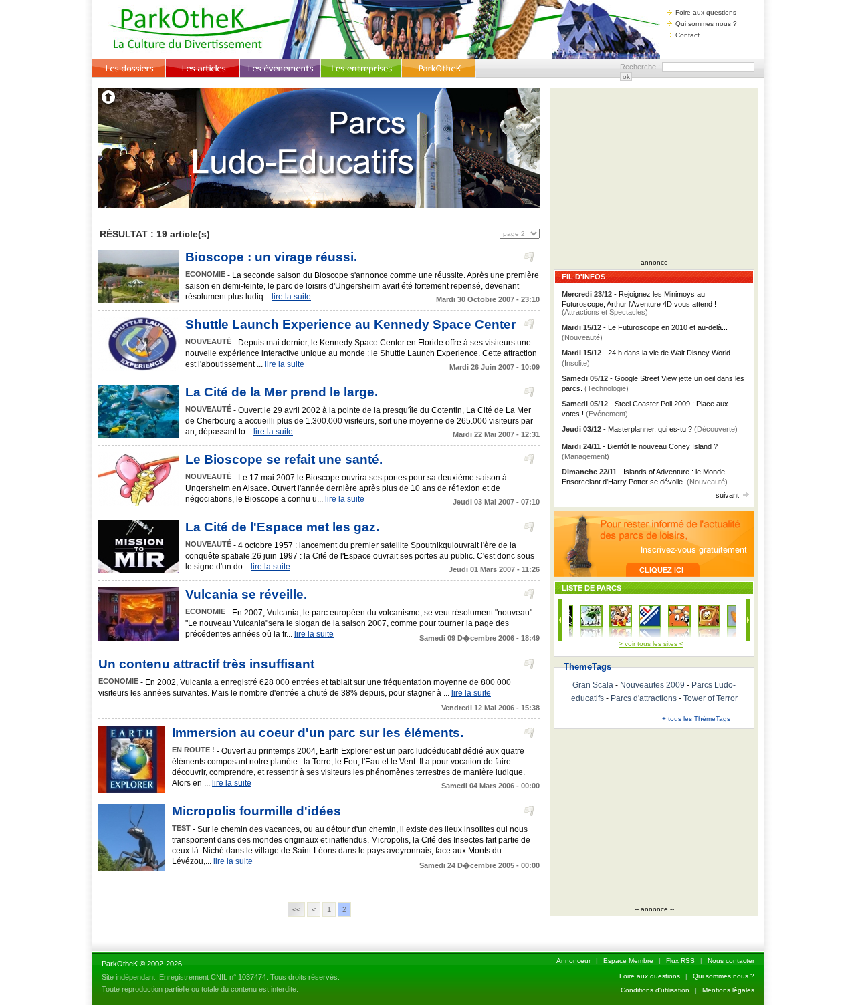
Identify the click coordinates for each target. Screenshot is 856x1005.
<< (296, 909)
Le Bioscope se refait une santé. (284, 459)
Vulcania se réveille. (246, 594)
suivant (727, 495)
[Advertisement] (654, 175)
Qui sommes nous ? (706, 23)
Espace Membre (628, 960)
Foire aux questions (705, 12)
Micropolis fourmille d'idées (256, 811)
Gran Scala (592, 685)
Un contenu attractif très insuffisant (206, 664)
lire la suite (291, 296)
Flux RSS (680, 960)
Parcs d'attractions (644, 698)
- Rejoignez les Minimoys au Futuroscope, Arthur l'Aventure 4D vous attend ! (639, 303)
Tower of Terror (710, 698)
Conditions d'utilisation (655, 990)
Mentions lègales (728, 990)
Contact (687, 35)
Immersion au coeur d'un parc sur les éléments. (317, 733)
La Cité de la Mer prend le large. (281, 392)
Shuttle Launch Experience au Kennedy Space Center (350, 324)
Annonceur (573, 960)
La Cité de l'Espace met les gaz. (282, 527)
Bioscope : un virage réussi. (271, 257)
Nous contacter (731, 960)
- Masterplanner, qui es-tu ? (650, 429)
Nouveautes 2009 (652, 685)
